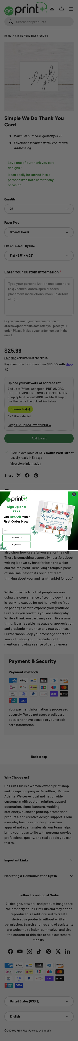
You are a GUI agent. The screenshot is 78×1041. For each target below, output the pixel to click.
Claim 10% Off (17, 537)
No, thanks (16, 545)
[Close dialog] (74, 494)
